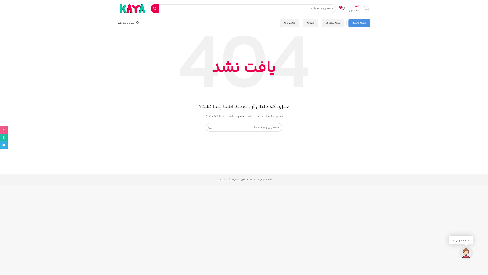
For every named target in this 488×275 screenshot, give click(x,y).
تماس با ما (289, 23)
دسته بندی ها (333, 23)
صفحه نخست (359, 23)
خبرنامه (310, 23)
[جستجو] (155, 8)
